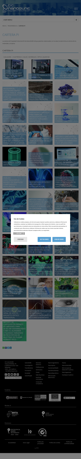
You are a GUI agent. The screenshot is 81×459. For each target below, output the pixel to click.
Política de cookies (19, 233)
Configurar (20, 239)
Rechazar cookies (59, 239)
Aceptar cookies (44, 239)
